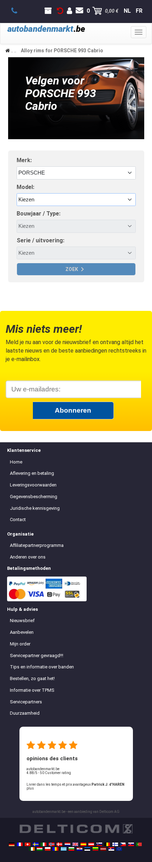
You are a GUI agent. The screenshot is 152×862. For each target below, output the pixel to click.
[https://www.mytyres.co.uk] (75, 844)
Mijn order (20, 643)
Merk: (24, 160)
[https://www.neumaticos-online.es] (83, 844)
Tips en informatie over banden (42, 666)
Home (16, 462)
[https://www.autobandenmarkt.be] (107, 844)
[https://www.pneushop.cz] (123, 844)
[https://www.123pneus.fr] (20, 844)
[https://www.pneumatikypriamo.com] (131, 844)
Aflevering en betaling (32, 473)
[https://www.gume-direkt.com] (99, 844)
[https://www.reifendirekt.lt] (95, 849)
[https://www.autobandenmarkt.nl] (67, 844)
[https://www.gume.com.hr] (79, 849)
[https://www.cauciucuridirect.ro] (55, 849)
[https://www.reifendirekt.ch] (27, 844)
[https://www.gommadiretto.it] (43, 844)
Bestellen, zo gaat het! (32, 678)
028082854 (18, 11)
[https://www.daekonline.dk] (59, 844)
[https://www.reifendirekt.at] (91, 844)
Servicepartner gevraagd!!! (36, 655)
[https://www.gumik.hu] (39, 849)
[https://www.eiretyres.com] (32, 849)
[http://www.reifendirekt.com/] (119, 849)
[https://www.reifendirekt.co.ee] (87, 849)
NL (127, 10)
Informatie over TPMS (32, 690)
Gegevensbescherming (33, 496)
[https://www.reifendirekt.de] (11, 844)
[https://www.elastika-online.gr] (63, 849)
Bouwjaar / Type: (38, 213)
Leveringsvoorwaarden (33, 485)
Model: (25, 187)
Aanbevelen (22, 632)
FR (139, 10)
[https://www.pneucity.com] (139, 844)
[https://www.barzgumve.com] (71, 849)
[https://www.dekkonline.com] (51, 844)
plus (30, 788)
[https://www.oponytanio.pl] (48, 849)
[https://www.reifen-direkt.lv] (103, 849)
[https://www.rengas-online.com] (115, 844)
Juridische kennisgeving (35, 508)
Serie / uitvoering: (40, 240)
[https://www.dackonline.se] (36, 844)
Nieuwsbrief (22, 620)
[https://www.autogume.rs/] (111, 849)
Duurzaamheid (25, 713)
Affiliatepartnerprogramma (37, 545)
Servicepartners (26, 701)
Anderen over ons (28, 557)
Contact (18, 519)
